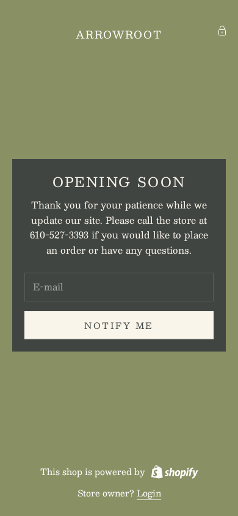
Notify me (119, 325)
